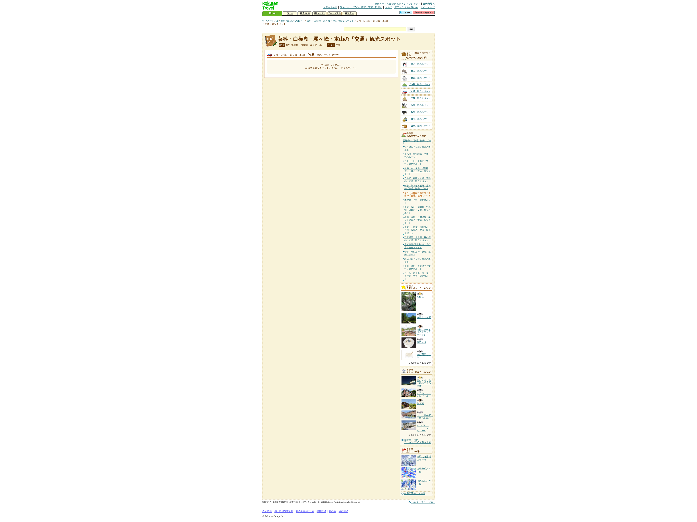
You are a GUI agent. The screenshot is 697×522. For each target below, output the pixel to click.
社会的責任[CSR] (305, 511)
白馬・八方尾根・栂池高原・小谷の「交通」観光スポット (417, 171)
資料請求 (343, 511)
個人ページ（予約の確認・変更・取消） (361, 7)
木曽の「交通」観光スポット (417, 201)
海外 (290, 13)
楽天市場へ (429, 3)
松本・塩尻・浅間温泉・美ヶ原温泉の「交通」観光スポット (417, 220)
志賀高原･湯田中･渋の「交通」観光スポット (417, 246)
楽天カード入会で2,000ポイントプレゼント (397, 3)
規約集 (332, 511)
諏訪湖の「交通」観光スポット (417, 260)
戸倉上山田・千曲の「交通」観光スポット (416, 162)
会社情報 (267, 511)
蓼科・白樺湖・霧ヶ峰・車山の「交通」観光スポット (339, 39)
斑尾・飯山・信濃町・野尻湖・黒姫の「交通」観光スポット (417, 210)
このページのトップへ (423, 502)
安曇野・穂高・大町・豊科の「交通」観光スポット (417, 180)
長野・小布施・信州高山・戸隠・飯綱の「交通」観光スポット (417, 230)
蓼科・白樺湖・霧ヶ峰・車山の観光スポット (330, 20)
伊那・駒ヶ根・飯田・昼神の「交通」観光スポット (417, 187)
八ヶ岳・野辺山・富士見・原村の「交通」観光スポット (417, 276)
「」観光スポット (419, 64)
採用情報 (321, 511)
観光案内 (349, 13)
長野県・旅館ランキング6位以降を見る (417, 441)
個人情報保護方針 (283, 511)
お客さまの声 (330, 7)
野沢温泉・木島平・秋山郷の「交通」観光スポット (417, 239)
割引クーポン (319, 13)
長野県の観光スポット (292, 20)
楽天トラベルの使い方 (406, 7)
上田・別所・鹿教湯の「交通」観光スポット (417, 267)
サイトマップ (428, 7)
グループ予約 (334, 13)
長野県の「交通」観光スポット (417, 141)
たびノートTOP (270, 20)
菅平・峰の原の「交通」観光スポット (417, 253)
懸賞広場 (304, 13)
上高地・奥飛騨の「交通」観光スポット (417, 155)
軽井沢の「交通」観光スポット (417, 148)
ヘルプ (388, 7)
